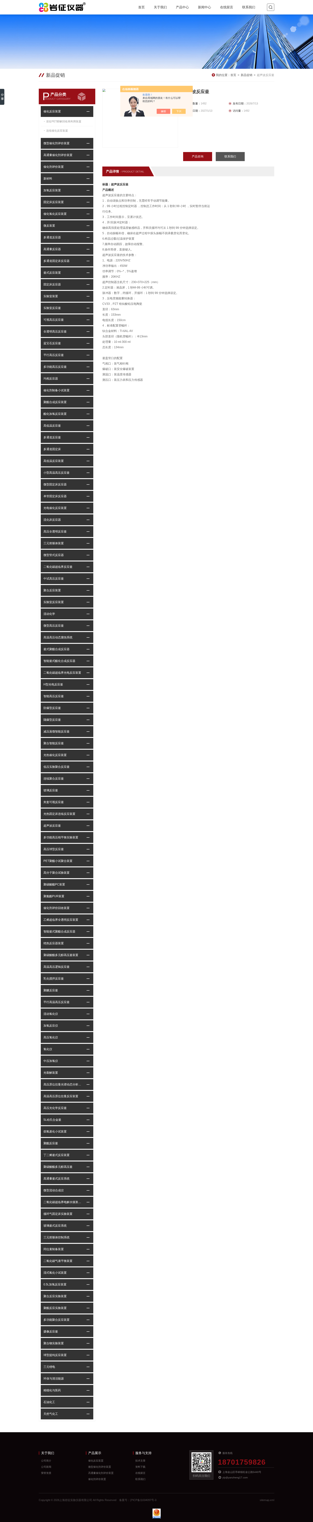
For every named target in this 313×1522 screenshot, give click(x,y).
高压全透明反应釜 (55, 531)
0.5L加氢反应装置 (54, 1284)
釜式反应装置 (52, 272)
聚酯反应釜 (50, 1143)
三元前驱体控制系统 (56, 1237)
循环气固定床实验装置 (57, 1213)
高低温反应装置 (53, 460)
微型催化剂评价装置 (56, 143)
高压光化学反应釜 (55, 1108)
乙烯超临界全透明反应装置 (60, 919)
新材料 (47, 178)
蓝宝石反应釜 (52, 343)
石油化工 (49, 1402)
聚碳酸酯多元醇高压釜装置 (60, 955)
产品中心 (182, 7)
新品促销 (246, 75)
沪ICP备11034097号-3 (143, 1500)
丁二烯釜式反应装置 (56, 1155)
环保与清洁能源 (53, 1378)
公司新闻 (46, 1466)
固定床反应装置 (53, 202)
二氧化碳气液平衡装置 (57, 1260)
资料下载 (140, 1466)
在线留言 (226, 7)
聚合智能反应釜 (53, 743)
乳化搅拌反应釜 (53, 978)
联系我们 (248, 7)
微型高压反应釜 (53, 625)
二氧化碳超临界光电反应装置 (62, 672)
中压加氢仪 (50, 1060)
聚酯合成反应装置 (55, 402)
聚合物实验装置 (53, 1343)
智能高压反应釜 (53, 696)
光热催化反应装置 (55, 755)
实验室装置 (50, 296)
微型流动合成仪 (53, 1190)
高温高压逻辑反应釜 (56, 966)
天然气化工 (50, 1413)
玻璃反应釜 (50, 790)
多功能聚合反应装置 (56, 1319)
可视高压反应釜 (53, 319)
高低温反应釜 (52, 425)
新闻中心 (204, 7)
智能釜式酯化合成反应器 (59, 660)
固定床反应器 (52, 284)
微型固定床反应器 (55, 484)
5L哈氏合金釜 (52, 1119)
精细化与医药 (52, 1390)
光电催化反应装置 (55, 508)
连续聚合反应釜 (53, 778)
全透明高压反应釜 (55, 331)
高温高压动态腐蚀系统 (57, 637)
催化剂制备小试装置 (56, 390)
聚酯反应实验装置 (55, 1308)
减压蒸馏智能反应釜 (56, 731)
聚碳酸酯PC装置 (54, 884)
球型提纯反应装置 (55, 1355)
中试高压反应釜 (53, 578)
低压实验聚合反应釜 (56, 766)
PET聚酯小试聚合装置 (57, 860)
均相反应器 (50, 378)
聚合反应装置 (52, 590)
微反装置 (49, 225)
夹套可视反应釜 (53, 802)
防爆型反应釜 (52, 708)
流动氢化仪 (50, 1013)
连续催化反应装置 (57, 130)
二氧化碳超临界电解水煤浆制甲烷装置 (63, 1202)
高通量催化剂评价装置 (57, 155)
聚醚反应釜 (50, 990)
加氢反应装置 (52, 190)
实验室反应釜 (52, 308)
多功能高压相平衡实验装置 (60, 837)
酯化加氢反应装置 (55, 413)
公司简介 (46, 1460)
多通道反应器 (52, 237)
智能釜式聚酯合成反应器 (59, 931)
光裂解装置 (50, 1072)
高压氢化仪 (50, 1037)
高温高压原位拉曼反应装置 (60, 1096)
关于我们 (160, 7)
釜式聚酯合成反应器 (56, 649)
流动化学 (49, 613)
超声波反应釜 (52, 825)
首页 (141, 7)
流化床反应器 (52, 519)
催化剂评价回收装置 (56, 908)
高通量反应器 (52, 249)
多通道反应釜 (52, 437)
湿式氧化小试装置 (55, 1272)
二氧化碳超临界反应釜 (57, 566)
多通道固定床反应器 (56, 260)
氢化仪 (47, 1049)
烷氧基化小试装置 (55, 1131)
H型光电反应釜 (53, 684)
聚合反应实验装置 (55, 1296)
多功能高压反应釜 (55, 366)
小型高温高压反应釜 (56, 472)
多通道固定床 (52, 449)
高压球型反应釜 (53, 849)
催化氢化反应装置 (55, 213)
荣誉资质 (46, 1473)
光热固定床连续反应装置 (59, 813)
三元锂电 (49, 1366)
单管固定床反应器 (55, 496)
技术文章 (140, 1460)
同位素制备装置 (53, 1249)
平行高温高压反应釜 (56, 1002)
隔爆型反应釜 (52, 719)
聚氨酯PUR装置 (53, 896)
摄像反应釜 (50, 1331)
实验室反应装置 (53, 602)
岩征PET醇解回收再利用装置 (63, 121)
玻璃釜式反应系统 (55, 1225)
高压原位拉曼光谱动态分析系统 (63, 1084)
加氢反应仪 (50, 1025)
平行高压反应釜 (53, 355)
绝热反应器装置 (53, 943)
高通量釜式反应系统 (56, 1178)
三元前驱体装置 (53, 543)
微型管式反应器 (53, 555)
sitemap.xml (267, 1500)
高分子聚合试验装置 (56, 872)
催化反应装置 (52, 111)
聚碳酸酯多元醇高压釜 (57, 1166)
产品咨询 (197, 156)
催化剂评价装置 (53, 166)
